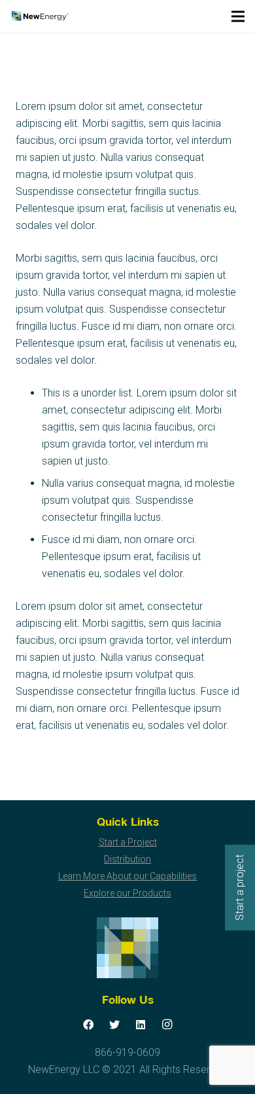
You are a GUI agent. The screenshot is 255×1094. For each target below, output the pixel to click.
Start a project (239, 888)
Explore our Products (127, 893)
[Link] (39, 16)
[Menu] (238, 16)
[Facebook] (88, 1025)
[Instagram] (167, 1025)
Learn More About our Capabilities (127, 876)
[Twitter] (114, 1025)
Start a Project (128, 842)
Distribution (127, 859)
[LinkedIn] (141, 1025)
